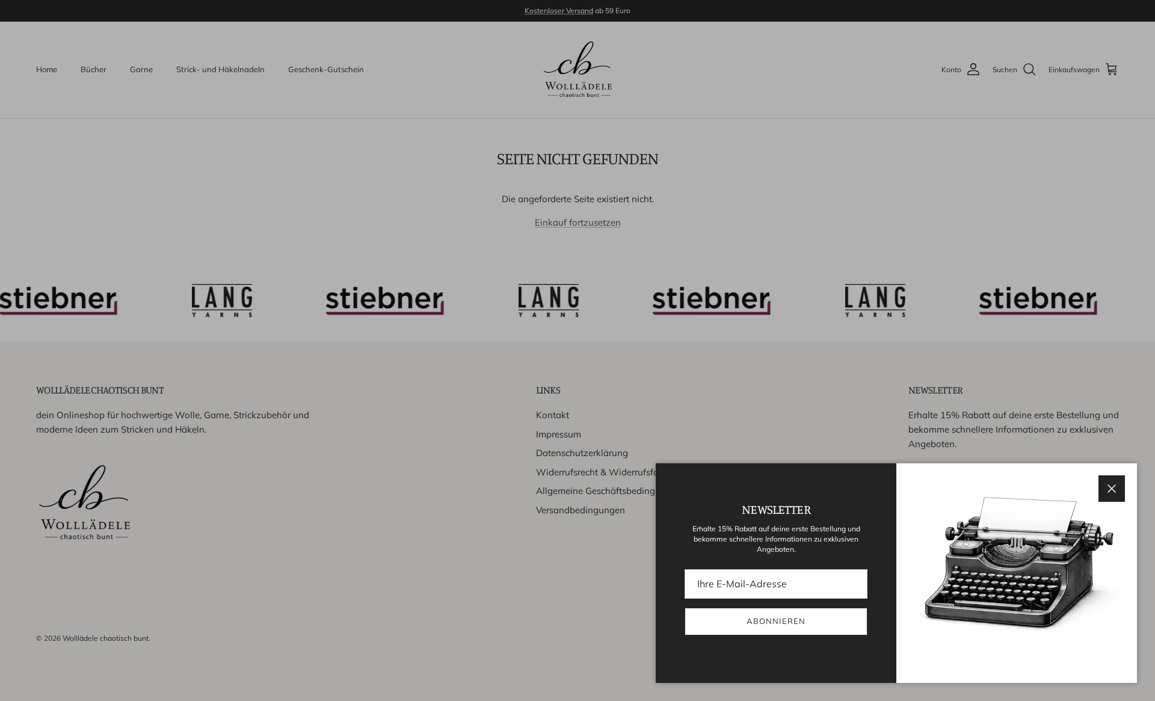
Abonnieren (776, 621)
